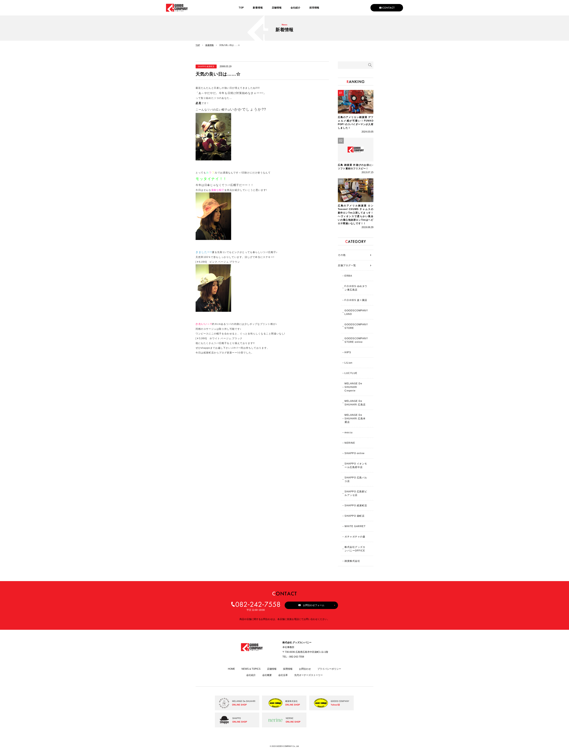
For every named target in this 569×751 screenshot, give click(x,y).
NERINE (350, 443)
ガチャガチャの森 (355, 536)
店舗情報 (271, 669)
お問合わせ (305, 669)
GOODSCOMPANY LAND (356, 312)
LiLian (348, 362)
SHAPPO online (355, 453)
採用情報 (288, 669)
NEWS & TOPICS (251, 669)
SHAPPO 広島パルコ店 (356, 479)
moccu (349, 432)
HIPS (348, 352)
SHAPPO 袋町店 (355, 516)
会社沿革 (283, 675)
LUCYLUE (351, 373)
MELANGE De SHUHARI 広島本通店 (355, 418)
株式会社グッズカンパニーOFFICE (355, 549)
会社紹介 (251, 675)
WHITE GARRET (355, 526)
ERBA (348, 276)
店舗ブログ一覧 (347, 265)
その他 (342, 255)
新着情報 (209, 45)
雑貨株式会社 (352, 561)
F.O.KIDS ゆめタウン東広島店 (356, 288)
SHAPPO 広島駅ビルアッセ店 (356, 493)
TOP (198, 45)
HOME (231, 669)
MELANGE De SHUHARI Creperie (353, 387)
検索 (370, 65)
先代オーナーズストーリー (308, 675)
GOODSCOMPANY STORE (356, 326)
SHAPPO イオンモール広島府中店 (356, 465)
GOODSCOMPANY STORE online (356, 340)
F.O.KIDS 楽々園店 (356, 300)
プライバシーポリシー (329, 669)
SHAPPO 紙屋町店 (356, 505)
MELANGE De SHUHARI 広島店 (355, 403)
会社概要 (267, 675)
